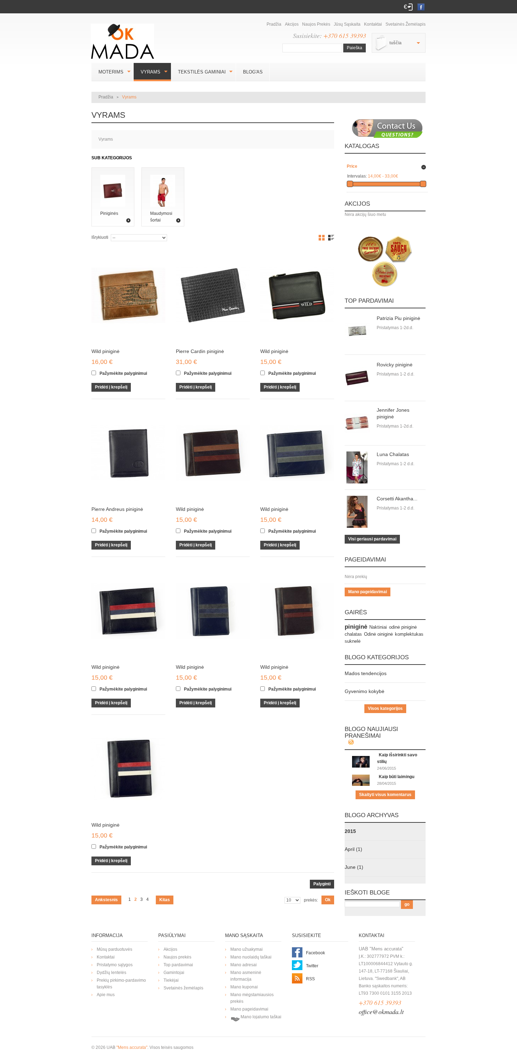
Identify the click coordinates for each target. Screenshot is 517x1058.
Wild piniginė (105, 351)
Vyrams (147, 72)
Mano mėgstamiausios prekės (252, 998)
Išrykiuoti (99, 237)
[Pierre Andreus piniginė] (128, 453)
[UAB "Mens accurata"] (125, 37)
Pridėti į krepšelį (111, 387)
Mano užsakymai (246, 949)
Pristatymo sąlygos (115, 964)
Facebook (315, 952)
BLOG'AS (253, 72)
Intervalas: (357, 176)
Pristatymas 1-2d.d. (395, 327)
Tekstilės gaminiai (198, 72)
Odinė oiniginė (378, 634)
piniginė (356, 626)
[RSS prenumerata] (351, 742)
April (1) (353, 849)
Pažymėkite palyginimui (123, 373)
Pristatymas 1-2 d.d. (395, 374)
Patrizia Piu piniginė (398, 318)
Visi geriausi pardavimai (372, 539)
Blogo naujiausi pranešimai (371, 732)
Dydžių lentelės (111, 972)
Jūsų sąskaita (347, 24)
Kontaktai (373, 24)
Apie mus (106, 994)
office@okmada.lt (381, 1011)
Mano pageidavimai (367, 591)
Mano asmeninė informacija (245, 976)
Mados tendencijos (366, 673)
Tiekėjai (171, 980)
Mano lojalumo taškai (260, 1016)
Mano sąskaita (244, 935)
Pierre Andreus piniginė (117, 509)
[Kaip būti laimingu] (360, 778)
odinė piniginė (403, 627)
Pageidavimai (365, 559)
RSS (310, 978)
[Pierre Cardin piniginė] (213, 295)
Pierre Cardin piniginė (200, 351)
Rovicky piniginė (395, 364)
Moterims (107, 72)
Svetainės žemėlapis (405, 24)
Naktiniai (378, 627)
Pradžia (274, 24)
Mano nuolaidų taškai (251, 957)
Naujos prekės (316, 24)
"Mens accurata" (131, 1047)
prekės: (311, 900)
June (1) (354, 867)
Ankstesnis (106, 899)
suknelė (352, 641)
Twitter (312, 965)
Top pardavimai (369, 300)
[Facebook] (419, 6)
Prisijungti (410, 7)
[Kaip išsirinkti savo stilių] (360, 759)
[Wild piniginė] (128, 295)
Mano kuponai (244, 987)
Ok (328, 899)
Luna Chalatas (393, 454)
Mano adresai (243, 964)
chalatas (353, 634)
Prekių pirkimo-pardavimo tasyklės (121, 983)
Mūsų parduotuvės (114, 949)
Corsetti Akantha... (397, 498)
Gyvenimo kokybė (364, 691)
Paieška (354, 47)
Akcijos (292, 24)
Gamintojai (174, 972)
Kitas (164, 899)
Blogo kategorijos (377, 657)
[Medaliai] (385, 261)
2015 (350, 831)
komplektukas (409, 634)
